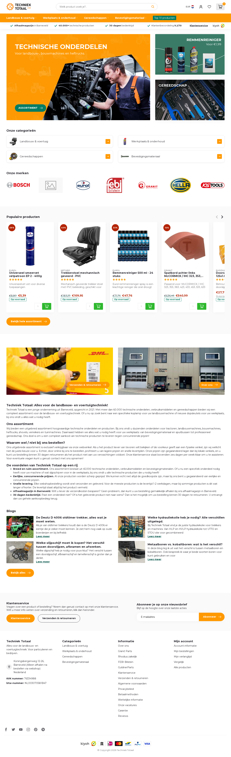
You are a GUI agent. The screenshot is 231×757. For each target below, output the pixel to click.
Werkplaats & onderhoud (59, 17)
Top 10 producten (164, 17)
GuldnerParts (126, 667)
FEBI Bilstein (125, 661)
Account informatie (185, 645)
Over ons (123, 645)
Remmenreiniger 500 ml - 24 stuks (133, 274)
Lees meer (43, 536)
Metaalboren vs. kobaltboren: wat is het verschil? (185, 544)
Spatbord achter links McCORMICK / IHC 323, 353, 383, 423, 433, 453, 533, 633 (183, 274)
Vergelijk (179, 661)
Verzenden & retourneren (59, 618)
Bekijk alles (18, 572)
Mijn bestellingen (184, 651)
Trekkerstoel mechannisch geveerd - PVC (80, 274)
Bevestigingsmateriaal (129, 17)
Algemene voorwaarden (132, 683)
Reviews (123, 716)
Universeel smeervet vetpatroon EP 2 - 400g (25, 274)
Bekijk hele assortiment (26, 321)
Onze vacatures (127, 705)
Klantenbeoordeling (167, 25)
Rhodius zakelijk (127, 656)
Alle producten (182, 667)
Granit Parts (125, 651)
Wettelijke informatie (130, 699)
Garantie (123, 710)
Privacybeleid (126, 688)
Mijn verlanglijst (183, 656)
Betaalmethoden (128, 694)
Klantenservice (199, 25)
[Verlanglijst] (209, 6)
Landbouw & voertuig (20, 17)
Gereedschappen (95, 17)
